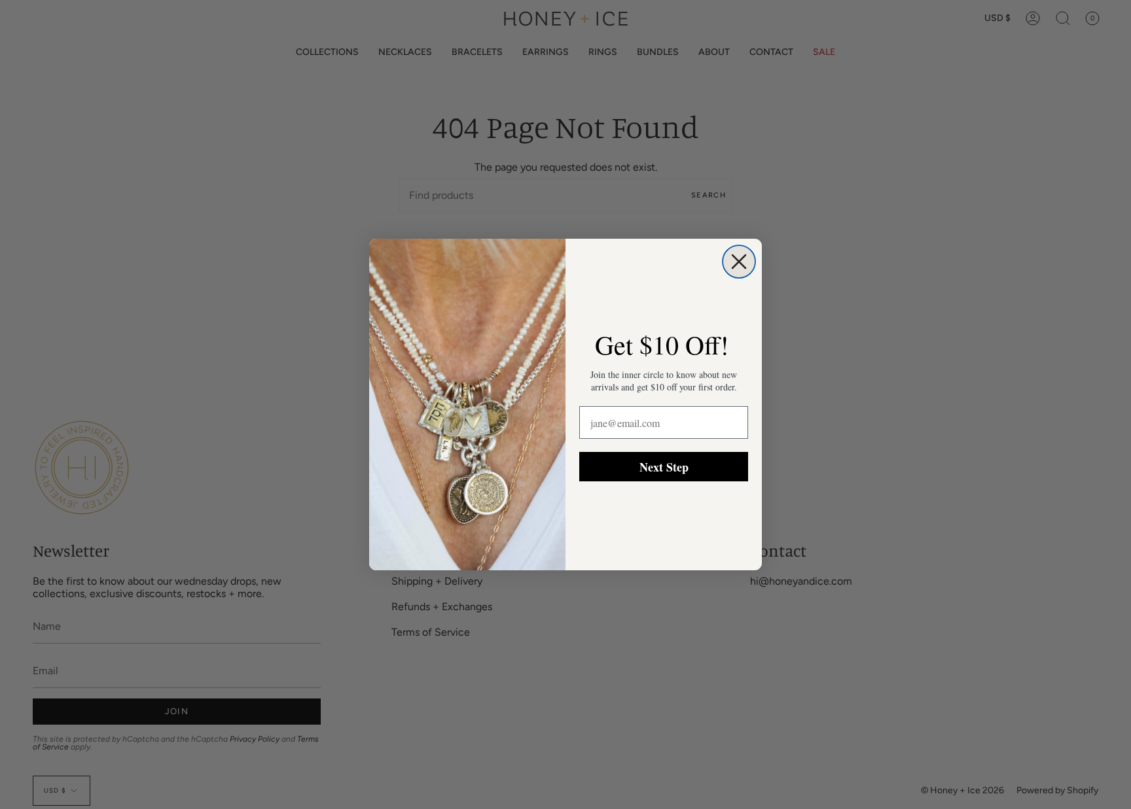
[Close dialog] (739, 261)
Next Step (664, 466)
